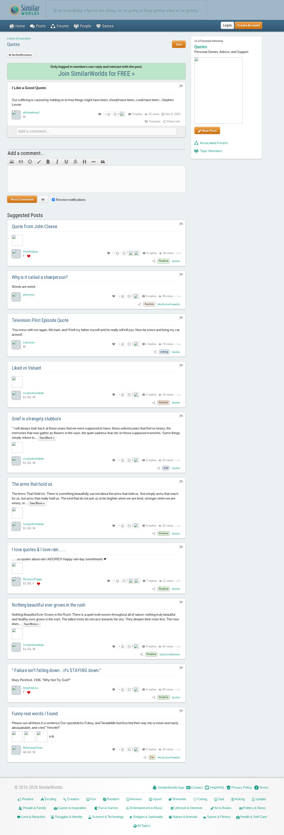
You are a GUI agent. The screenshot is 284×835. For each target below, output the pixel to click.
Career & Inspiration (19, 38)
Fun (93, 799)
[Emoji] (29, 162)
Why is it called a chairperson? (40, 277)
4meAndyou (30, 251)
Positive (27, 799)
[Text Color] (38, 162)
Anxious (136, 799)
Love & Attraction (32, 817)
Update (260, 799)
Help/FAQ (216, 787)
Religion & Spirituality (147, 817)
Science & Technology (107, 817)
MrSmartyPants (33, 747)
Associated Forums (213, 143)
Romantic (179, 799)
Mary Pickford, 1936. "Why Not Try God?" (41, 680)
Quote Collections (170, 654)
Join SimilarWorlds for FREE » (96, 73)
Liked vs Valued (26, 368)
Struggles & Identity (68, 817)
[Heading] (84, 162)
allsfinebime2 (31, 112)
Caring (202, 799)
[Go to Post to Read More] (96, 240)
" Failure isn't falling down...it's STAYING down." (56, 670)
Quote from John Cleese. (35, 226)
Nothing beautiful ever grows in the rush (48, 605)
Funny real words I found (35, 713)
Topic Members (210, 151)
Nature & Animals (184, 817)
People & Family (34, 808)
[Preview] (43, 199)
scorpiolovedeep (33, 393)
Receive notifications (71, 200)
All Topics (144, 825)
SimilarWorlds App (170, 787)
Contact (197, 787)
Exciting (50, 799)
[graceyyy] (16, 296)
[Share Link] (153, 261)
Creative (72, 799)
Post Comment (22, 199)
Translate (154, 121)
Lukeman (29, 342)
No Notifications (22, 55)
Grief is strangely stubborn (36, 418)
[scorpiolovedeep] (16, 395)
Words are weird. (24, 286)
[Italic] (57, 162)
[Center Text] (75, 162)
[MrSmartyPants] (16, 750)
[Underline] (66, 162)
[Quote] (102, 162)
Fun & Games (108, 808)
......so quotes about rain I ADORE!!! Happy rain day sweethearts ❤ (59, 559)
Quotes (13, 44)
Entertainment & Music (146, 808)
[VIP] (28, 255)
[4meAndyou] (16, 253)
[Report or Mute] (181, 86)
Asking (239, 799)
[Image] (11, 162)
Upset (157, 799)
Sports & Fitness (218, 817)
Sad (220, 799)
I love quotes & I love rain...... (39, 549)
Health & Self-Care (253, 817)
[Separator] (93, 162)
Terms (263, 787)
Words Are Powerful (169, 304)
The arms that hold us (32, 484)
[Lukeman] (16, 344)
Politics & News (254, 808)
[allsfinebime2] (16, 114)
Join (179, 44)
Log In (227, 25)
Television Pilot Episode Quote (40, 320)
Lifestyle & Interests (188, 808)
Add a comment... (26, 153)
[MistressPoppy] (16, 581)
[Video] (20, 162)
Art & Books (222, 808)
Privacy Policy (241, 787)
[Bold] (48, 162)
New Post (209, 130)
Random (112, 799)
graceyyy (29, 294)
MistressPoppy (32, 579)
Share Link (173, 121)
